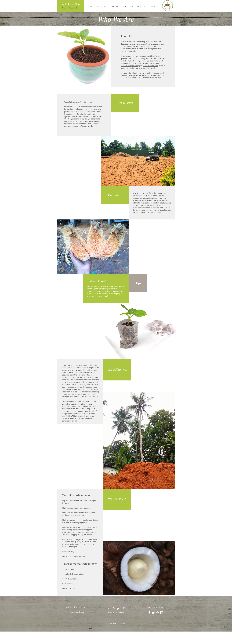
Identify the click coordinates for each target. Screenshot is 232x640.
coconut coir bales (150, 65)
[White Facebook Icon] (149, 612)
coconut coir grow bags (130, 65)
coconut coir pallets (152, 78)
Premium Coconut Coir (70, 8)
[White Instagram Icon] (161, 612)
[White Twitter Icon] (153, 612)
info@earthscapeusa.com (76, 607)
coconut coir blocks (150, 63)
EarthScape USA (70, 4)
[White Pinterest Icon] (157, 612)
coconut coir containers (130, 78)
